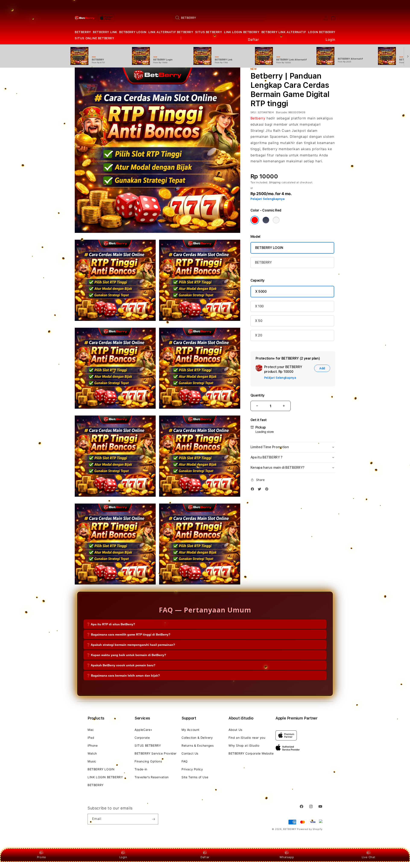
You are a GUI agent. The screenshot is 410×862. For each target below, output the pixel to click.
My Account (190, 729)
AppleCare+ (143, 729)
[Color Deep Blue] (265, 220)
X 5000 (261, 291)
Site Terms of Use (195, 777)
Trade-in (141, 769)
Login (123, 857)
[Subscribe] (153, 819)
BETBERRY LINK (105, 32)
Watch (92, 753)
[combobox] (219, 18)
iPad (91, 737)
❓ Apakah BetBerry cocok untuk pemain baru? (120, 665)
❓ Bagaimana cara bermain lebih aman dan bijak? (123, 675)
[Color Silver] (276, 220)
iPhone (93, 745)
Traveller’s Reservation (152, 777)
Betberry (257, 118)
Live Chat (368, 857)
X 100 (259, 306)
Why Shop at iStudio (243, 745)
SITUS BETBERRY (208, 32)
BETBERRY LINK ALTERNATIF (283, 32)
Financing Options (148, 761)
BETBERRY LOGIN (132, 32)
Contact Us (190, 753)
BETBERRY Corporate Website (251, 753)
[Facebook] (253, 490)
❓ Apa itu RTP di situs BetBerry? (110, 624)
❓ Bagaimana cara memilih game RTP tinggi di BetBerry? (128, 634)
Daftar (205, 857)
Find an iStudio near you (246, 737)
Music (92, 761)
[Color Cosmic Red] (254, 220)
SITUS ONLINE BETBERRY (94, 38)
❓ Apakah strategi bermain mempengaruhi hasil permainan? (130, 644)
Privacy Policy (192, 769)
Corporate (142, 737)
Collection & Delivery (197, 737)
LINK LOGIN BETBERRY (241, 32)
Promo (41, 857)
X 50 (258, 321)
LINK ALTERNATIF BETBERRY (170, 32)
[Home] (84, 18)
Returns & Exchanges (198, 745)
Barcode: (281, 112)
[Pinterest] (268, 490)
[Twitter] (261, 490)
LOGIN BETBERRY (321, 32)
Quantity (257, 395)
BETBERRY (83, 32)
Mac (91, 729)
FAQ (185, 761)
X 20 (258, 335)
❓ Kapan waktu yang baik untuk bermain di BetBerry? (126, 655)
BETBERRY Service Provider (156, 753)
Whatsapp (287, 857)
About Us (235, 729)
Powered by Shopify (309, 829)
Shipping (275, 182)
